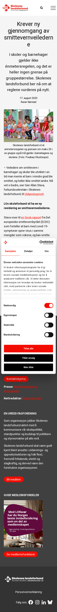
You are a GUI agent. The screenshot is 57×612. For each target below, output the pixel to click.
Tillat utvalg (28, 358)
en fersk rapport (31, 217)
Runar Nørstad (32, 398)
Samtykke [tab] (10, 251)
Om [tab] (47, 251)
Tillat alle (28, 348)
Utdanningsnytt (34, 194)
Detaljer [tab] (28, 251)
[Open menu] (53, 8)
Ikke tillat (28, 367)
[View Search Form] (42, 8)
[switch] (48, 315)
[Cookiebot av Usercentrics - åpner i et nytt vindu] (40, 242)
